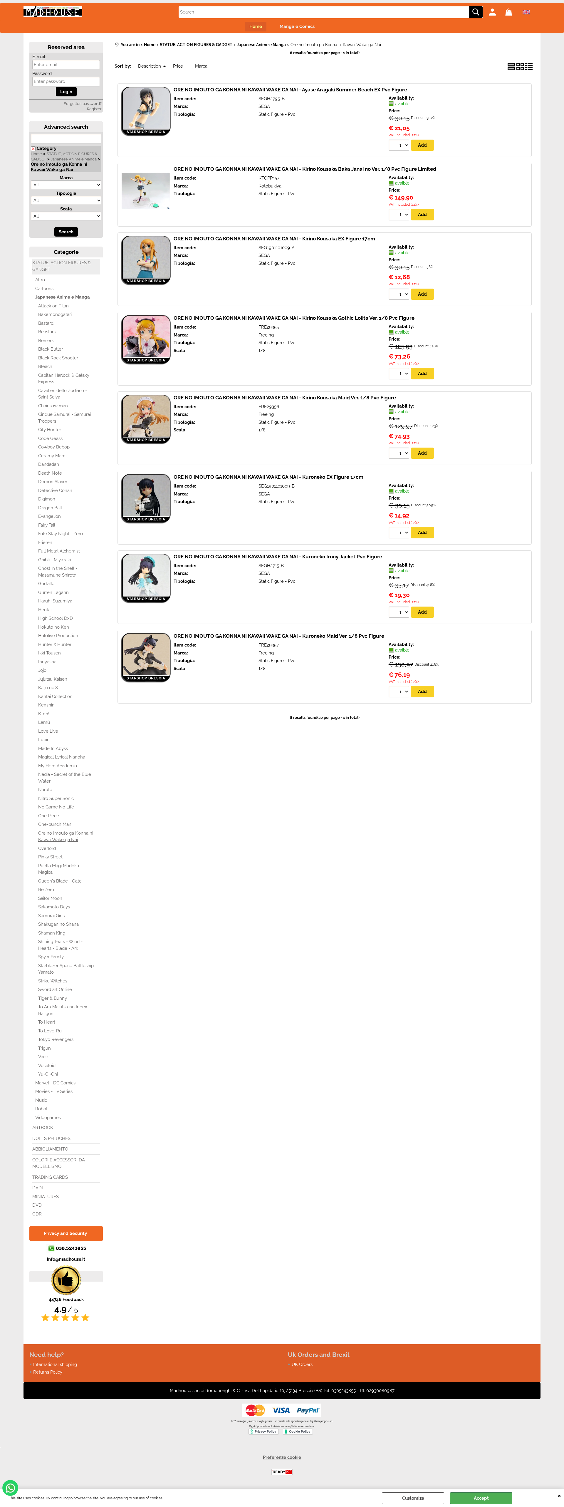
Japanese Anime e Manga (74, 159)
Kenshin (46, 705)
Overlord (47, 848)
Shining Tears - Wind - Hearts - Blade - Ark (60, 945)
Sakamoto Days (54, 907)
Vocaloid (47, 1065)
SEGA (264, 106)
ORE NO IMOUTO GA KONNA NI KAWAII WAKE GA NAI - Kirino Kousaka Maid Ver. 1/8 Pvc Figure (285, 398)
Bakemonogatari (55, 314)
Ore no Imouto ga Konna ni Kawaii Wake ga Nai (65, 836)
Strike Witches (52, 981)
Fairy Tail (46, 525)
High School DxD (55, 618)
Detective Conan (55, 490)
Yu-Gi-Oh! (48, 1074)
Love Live (48, 731)
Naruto (45, 789)
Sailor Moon (50, 898)
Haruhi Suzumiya (55, 601)
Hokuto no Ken (53, 627)
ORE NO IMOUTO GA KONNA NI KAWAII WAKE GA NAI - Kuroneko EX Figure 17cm (268, 477)
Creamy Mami (52, 455)
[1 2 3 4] (400, 454)
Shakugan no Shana (58, 924)
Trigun (44, 1048)
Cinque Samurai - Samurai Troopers (64, 418)
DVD (37, 1205)
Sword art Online (55, 989)
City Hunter (49, 429)
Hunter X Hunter (54, 644)
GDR (37, 1214)
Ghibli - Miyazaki (54, 559)
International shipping (55, 1364)
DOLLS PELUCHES (51, 1138)
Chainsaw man (53, 405)
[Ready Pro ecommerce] (282, 1472)
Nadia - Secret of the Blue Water (64, 778)
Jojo (42, 670)
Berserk (46, 340)
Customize (413, 1498)
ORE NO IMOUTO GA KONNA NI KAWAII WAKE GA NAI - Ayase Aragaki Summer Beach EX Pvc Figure (290, 90)
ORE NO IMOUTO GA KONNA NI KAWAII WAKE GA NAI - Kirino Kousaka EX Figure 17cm (274, 239)
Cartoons (44, 288)
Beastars (47, 331)
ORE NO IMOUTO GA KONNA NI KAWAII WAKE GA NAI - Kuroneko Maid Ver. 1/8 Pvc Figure (279, 636)
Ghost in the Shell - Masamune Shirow (57, 572)
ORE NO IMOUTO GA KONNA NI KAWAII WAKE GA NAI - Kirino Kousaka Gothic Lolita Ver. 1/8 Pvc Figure (294, 318)
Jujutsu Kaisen (52, 679)
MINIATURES (45, 1196)
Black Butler (50, 349)
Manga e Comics (297, 26)
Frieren (45, 542)
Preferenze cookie (282, 1457)
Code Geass (50, 438)
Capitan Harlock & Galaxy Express (63, 379)
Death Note (50, 473)
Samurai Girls (51, 915)
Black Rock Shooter (58, 358)
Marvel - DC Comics (55, 1083)
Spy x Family (51, 957)
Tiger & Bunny (52, 998)
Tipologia (66, 193)
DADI (37, 1187)
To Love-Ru (50, 1031)
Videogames (48, 1117)
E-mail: (39, 56)
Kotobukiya (269, 186)
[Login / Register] (495, 12)
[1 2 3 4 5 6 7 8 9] (400, 295)
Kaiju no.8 (48, 687)
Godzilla (46, 583)
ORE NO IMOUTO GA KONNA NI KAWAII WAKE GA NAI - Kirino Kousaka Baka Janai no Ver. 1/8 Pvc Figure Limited (305, 169)
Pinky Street (50, 857)
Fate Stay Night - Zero (60, 533)
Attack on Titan (53, 306)
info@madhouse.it (66, 1259)
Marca (66, 177)
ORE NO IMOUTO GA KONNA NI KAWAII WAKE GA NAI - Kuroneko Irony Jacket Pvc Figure (278, 557)
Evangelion (49, 516)
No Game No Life (56, 807)
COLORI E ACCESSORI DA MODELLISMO (58, 1163)
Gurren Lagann (53, 592)
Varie (43, 1056)
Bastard (45, 323)
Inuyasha (47, 661)
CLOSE (559, 1495)
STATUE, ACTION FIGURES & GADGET (61, 266)
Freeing (266, 335)
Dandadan (48, 464)
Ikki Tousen (49, 653)
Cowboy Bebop (54, 447)
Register (94, 109)
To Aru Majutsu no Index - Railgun (64, 1010)
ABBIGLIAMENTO (50, 1149)
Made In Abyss (53, 748)
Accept (481, 1498)
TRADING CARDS (50, 1177)
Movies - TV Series (54, 1091)
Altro (40, 279)
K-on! (43, 713)
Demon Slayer (52, 481)
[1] (400, 146)
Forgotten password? (83, 103)
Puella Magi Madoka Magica (58, 869)
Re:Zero (46, 889)
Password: (42, 73)
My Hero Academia (57, 765)
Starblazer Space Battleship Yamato (66, 969)
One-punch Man (54, 824)
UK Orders (302, 1364)
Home (255, 26)
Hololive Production (58, 635)
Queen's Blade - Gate (60, 881)
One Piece (48, 815)
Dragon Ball (50, 507)
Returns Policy (47, 1372)
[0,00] (512, 12)
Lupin (44, 739)
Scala (66, 209)
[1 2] (400, 215)
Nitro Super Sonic (56, 798)
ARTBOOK (42, 1127)
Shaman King (51, 933)
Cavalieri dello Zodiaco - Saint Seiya (62, 394)
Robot (41, 1108)
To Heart (46, 1022)
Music (41, 1100)
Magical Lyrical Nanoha (61, 757)
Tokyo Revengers (55, 1039)
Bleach (45, 366)
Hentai (44, 609)
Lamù (44, 722)
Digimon (46, 499)
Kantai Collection (55, 696)
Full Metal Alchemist (59, 551)
